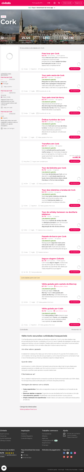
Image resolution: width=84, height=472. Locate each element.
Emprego (45, 445)
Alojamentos (46, 443)
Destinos (24, 434)
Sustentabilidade (5, 438)
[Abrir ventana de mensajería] (4, 468)
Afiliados (44, 436)
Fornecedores (46, 434)
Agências (45, 438)
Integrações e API (48, 440)
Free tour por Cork (6, 77)
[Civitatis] (6, 3)
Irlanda (3, 16)
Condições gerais (52, 469)
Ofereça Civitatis (5, 440)
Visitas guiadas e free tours (28, 409)
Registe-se (78, 3)
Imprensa (3, 436)
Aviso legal (61, 469)
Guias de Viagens (26, 438)
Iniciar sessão (67, 3)
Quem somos (4, 434)
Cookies (81, 469)
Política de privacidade (71, 469)
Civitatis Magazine (27, 436)
